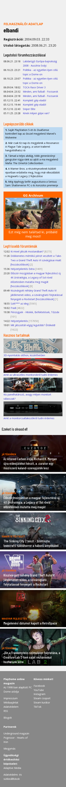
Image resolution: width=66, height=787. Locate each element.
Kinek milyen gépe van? (36, 113)
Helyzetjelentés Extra (22, 269)
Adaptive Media (12, 768)
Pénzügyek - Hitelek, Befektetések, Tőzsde (35, 312)
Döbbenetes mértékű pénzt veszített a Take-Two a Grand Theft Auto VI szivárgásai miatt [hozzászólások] (36, 260)
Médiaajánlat (11, 702)
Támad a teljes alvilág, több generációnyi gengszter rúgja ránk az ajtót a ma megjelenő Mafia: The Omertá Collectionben (31, 159)
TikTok (37, 706)
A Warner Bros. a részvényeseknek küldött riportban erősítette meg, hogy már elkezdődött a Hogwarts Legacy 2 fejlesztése (32, 172)
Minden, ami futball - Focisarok (40, 91)
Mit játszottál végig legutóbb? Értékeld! (33, 325)
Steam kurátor (42, 702)
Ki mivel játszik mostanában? (27, 251)
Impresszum (11, 698)
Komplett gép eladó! (34, 100)
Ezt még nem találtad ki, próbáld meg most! (33, 234)
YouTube (39, 690)
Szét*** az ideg (20, 303)
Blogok (8, 717)
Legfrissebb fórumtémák (20, 246)
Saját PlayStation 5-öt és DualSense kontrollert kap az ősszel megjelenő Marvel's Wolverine (30, 133)
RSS (6, 711)
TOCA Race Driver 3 (34, 87)
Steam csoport (42, 698)
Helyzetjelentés (19, 321)
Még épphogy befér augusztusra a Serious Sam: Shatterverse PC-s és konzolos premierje (31, 183)
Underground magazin (16, 733)
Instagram (39, 694)
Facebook (39, 685)
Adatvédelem (11, 706)
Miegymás (9, 748)
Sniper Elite (29, 109)
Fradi (13, 308)
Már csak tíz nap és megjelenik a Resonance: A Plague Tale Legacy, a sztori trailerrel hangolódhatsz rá (32, 146)
